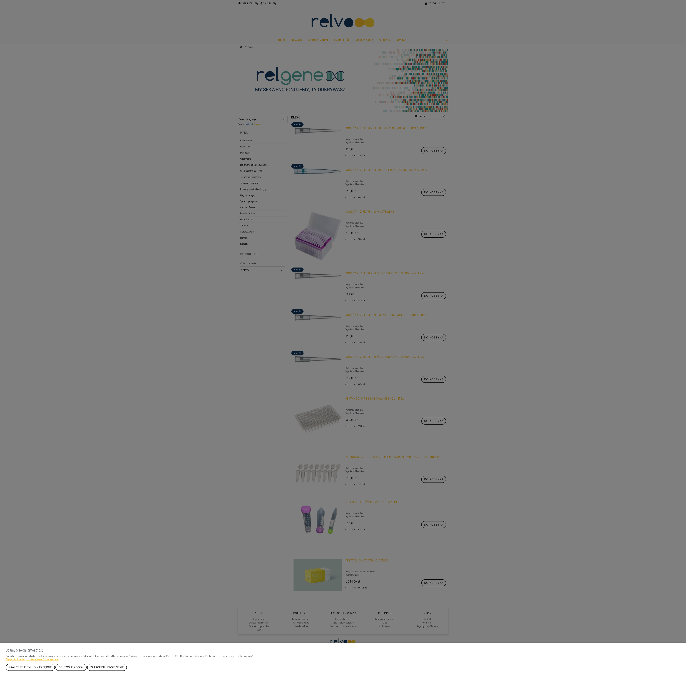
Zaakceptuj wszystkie (107, 667)
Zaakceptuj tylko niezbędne (30, 667)
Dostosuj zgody (71, 667)
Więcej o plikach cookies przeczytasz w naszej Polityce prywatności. (32, 659)
